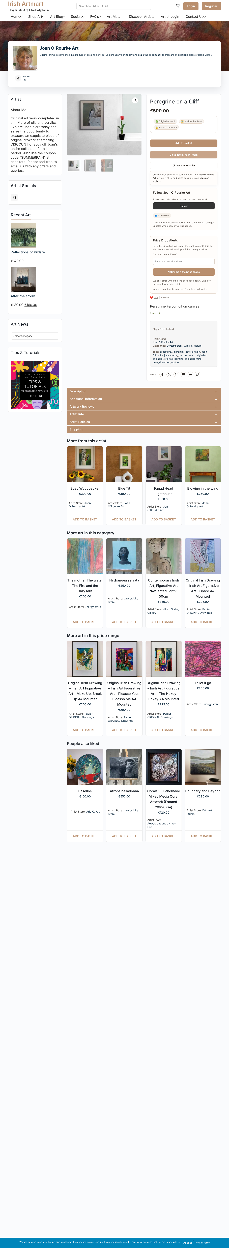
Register (211, 6)
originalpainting (193, 358)
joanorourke (170, 355)
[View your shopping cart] (177, 6)
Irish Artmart (25, 3)
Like (156, 297)
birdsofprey (166, 351)
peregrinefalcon (161, 362)
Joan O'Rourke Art (59, 48)
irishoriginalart (192, 351)
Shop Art (35, 17)
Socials (76, 17)
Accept (187, 1242)
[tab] (144, 391)
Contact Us (195, 17)
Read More (204, 54)
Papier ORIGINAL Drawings (199, 610)
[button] (135, 100)
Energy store (93, 606)
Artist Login (170, 17)
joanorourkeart (186, 355)
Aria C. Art (93, 811)
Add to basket (183, 143)
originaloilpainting (173, 358)
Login (191, 6)
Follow (184, 206)
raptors (175, 362)
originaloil (158, 358)
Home (15, 17)
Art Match (115, 17)
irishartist (179, 351)
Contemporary (174, 345)
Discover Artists (142, 17)
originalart (201, 355)
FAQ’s (94, 17)
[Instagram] (25, 79)
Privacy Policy (202, 1242)
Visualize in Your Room (184, 154)
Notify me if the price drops (184, 271)
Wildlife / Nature (193, 345)
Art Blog (56, 17)
